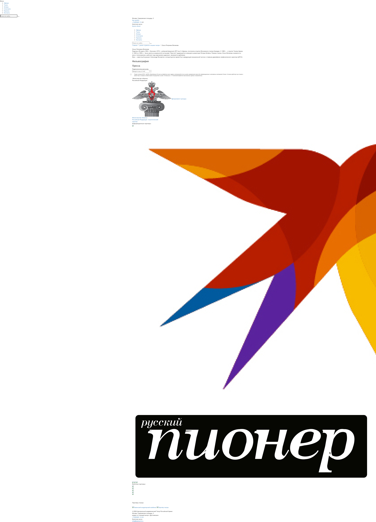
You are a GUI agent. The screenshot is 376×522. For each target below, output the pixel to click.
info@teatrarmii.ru (137, 521)
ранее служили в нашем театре (149, 45)
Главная (135, 45)
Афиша (6, 3)
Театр (6, 5)
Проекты (6, 11)
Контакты (7, 13)
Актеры (6, 7)
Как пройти (135, 20)
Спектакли (7, 9)
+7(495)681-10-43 (138, 517)
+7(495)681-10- (137, 22)
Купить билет (136, 26)
